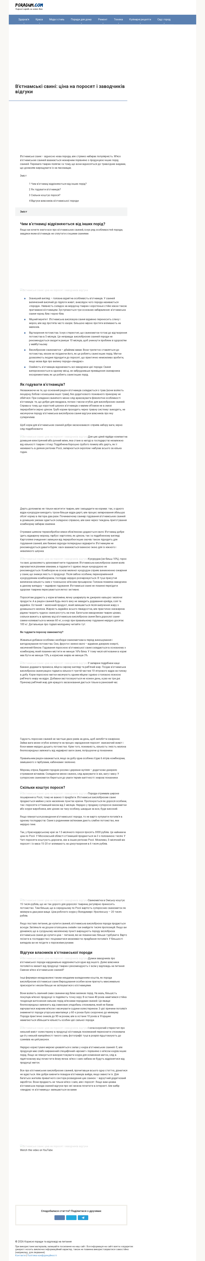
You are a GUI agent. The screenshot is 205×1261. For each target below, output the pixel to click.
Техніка (118, 19)
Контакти (20, 1255)
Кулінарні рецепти (140, 19)
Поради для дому (81, 19)
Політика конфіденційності (42, 1255)
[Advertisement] (102, 51)
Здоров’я (23, 19)
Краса (39, 19)
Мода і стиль (56, 19)
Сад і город (164, 19)
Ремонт (102, 19)
